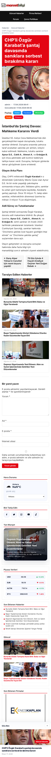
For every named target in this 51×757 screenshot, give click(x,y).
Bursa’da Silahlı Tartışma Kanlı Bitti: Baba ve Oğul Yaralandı (25, 610)
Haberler (5, 28)
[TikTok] (36, 515)
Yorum (6, 396)
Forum (16, 19)
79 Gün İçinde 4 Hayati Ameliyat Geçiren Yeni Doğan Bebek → (37, 262)
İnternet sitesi (8, 441)
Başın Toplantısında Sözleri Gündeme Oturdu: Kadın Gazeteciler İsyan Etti (24, 615)
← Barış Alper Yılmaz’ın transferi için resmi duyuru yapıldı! (13, 262)
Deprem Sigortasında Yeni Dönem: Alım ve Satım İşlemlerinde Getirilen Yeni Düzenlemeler (25, 620)
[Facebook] (7, 515)
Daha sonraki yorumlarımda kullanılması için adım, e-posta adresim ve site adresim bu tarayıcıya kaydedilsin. (23, 457)
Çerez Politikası (31, 19)
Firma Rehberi (35, 13)
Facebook (27, 113)
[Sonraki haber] (43, 532)
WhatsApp (39, 113)
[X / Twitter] (14, 515)
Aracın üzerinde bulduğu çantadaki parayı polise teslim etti (25, 625)
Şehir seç (10, 491)
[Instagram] (21, 515)
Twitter (17, 113)
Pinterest (18, 117)
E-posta (7, 431)
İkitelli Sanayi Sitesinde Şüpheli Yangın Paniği (24, 629)
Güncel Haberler (16, 13)
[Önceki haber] (37, 532)
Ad (4, 420)
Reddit (8, 117)
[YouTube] (29, 515)
